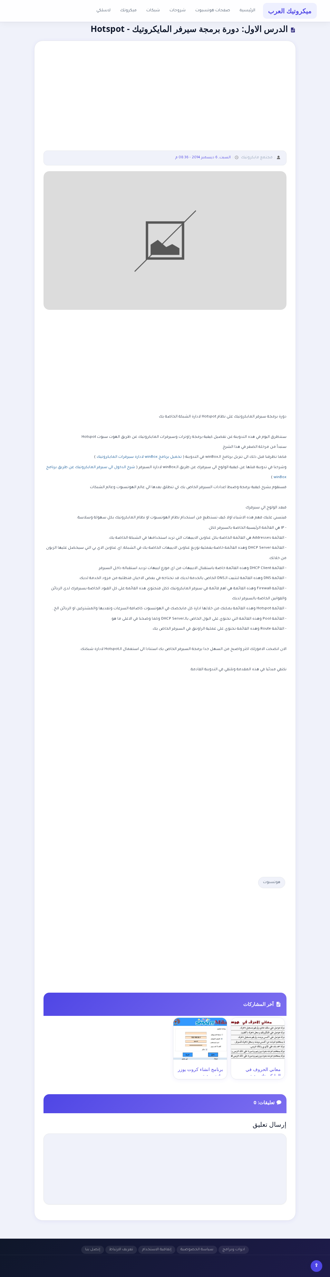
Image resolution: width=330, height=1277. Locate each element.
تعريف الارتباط (121, 1250)
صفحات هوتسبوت (212, 10)
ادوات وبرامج (233, 1250)
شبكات (153, 10)
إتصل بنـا (92, 1250)
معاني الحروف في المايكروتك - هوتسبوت (260, 1072)
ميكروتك (128, 10)
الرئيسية (247, 10)
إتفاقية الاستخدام (156, 1250)
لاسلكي (103, 10)
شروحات (178, 10)
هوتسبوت (271, 882)
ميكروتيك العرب (290, 10)
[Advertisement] (165, 100)
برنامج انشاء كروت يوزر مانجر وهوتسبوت (200, 1072)
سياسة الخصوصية (196, 1250)
